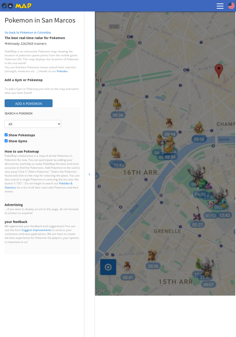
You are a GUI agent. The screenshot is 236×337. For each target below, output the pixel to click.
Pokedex (62, 71)
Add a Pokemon (28, 103)
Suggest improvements (36, 230)
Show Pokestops (21, 135)
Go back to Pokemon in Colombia (28, 32)
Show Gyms (17, 141)
